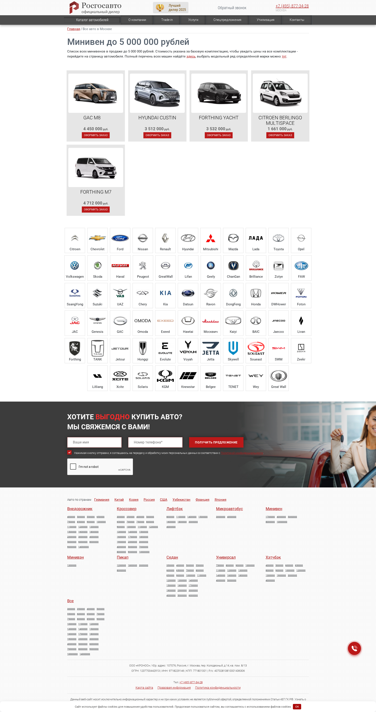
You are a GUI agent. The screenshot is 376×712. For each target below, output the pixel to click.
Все (70, 601)
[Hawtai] (188, 320)
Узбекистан (181, 500)
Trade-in (167, 20)
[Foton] (301, 293)
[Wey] (256, 375)
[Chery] (142, 293)
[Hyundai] (188, 238)
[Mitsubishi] (210, 238)
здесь (190, 56)
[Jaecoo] (278, 320)
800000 (150, 522)
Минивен (274, 508)
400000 (71, 517)
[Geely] (211, 265)
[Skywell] (233, 348)
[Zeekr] (301, 348)
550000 (91, 517)
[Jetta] (210, 348)
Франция (202, 500)
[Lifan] (188, 265)
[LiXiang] (97, 375)
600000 (170, 570)
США (163, 500)
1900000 (121, 542)
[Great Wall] (278, 375)
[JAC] (75, 320)
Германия (101, 500)
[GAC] (120, 320)
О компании (137, 20)
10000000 (144, 552)
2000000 (71, 537)
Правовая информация (174, 687)
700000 (130, 522)
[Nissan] (142, 238)
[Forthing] (75, 348)
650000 (100, 517)
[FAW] (301, 265)
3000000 (82, 537)
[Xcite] (120, 375)
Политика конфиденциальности (218, 687)
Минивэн (75, 557)
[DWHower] (278, 293)
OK (297, 706)
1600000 (82, 532)
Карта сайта (144, 687)
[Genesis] (97, 320)
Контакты (297, 20)
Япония (220, 500)
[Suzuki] (97, 293)
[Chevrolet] (97, 238)
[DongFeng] (233, 293)
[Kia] (165, 293)
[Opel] (301, 238)
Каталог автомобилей (92, 20)
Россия (149, 500)
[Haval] (120, 265)
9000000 (71, 547)
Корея (133, 500)
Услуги (193, 20)
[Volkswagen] (75, 265)
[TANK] (97, 348)
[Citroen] (75, 238)
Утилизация (265, 20)
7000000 (143, 547)
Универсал (226, 557)
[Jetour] (120, 348)
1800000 (94, 532)
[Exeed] (165, 320)
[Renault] (165, 238)
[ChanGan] (233, 265)
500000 (81, 517)
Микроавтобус (229, 508)
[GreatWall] (165, 265)
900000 (91, 522)
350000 (130, 517)
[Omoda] (142, 320)
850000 (81, 522)
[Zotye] (278, 265)
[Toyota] (278, 238)
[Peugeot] (143, 265)
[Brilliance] (256, 265)
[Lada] (256, 238)
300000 (121, 517)
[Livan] (301, 320)
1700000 (132, 537)
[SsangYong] (75, 293)
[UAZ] (120, 293)
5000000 (71, 542)
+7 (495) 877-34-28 (292, 5)
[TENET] (233, 375)
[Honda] (256, 293)
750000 (71, 522)
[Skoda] (97, 265)
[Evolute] (165, 348)
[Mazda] (233, 238)
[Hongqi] (142, 348)
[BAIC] (256, 320)
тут (284, 56)
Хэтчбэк (273, 557)
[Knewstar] (188, 375)
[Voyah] (188, 348)
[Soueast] (256, 348)
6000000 (82, 542)
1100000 (71, 527)
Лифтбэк (174, 508)
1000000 (101, 522)
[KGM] (165, 375)
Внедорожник (79, 508)
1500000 (71, 532)
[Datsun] (188, 293)
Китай (119, 500)
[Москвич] (210, 320)
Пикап (122, 557)
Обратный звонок (232, 7)
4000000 (94, 537)
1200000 (82, 527)
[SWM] (278, 348)
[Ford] (120, 238)
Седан (172, 557)
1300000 (94, 527)
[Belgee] (210, 375)
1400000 (132, 532)
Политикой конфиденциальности (242, 453)
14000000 (83, 547)
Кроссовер (126, 508)
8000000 (94, 542)
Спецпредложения (227, 20)
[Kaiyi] (233, 320)
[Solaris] (142, 375)
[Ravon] (210, 293)
